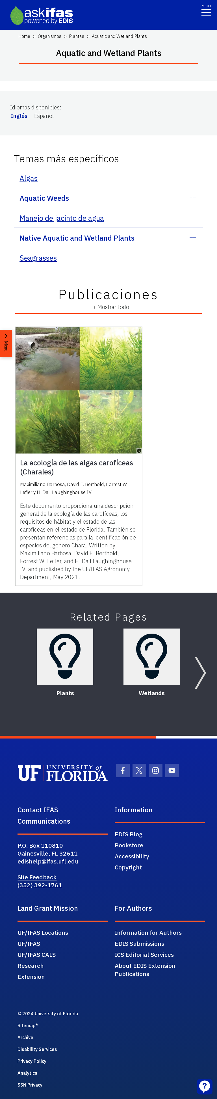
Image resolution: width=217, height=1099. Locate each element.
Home (24, 36)
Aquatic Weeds (44, 198)
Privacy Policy (32, 1061)
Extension (31, 977)
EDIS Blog (128, 834)
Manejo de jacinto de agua (61, 218)
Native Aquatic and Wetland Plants (76, 238)
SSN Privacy (30, 1085)
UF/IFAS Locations (43, 932)
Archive (25, 1037)
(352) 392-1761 (40, 885)
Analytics (27, 1073)
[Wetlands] (151, 657)
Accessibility (132, 856)
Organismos (49, 36)
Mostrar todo (113, 307)
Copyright (128, 867)
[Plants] (65, 657)
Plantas (76, 36)
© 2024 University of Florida (48, 1013)
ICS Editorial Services (144, 954)
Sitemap (27, 1025)
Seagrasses (38, 258)
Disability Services (37, 1049)
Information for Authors (148, 932)
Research (31, 966)
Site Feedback (37, 877)
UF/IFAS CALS (37, 954)
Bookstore (129, 845)
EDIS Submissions (139, 943)
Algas (28, 178)
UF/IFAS (29, 943)
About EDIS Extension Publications (145, 970)
